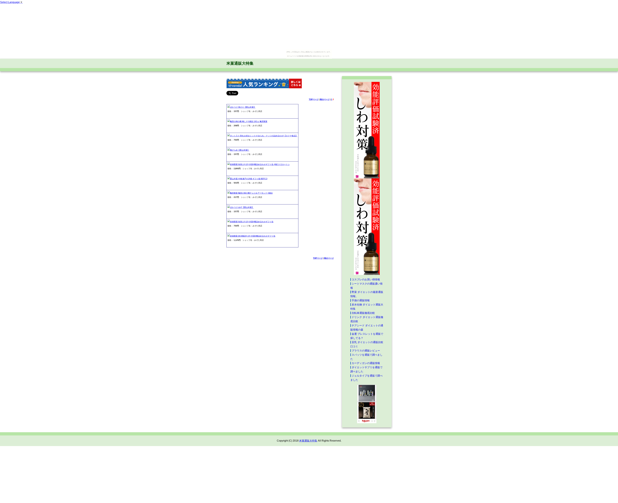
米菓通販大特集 (239, 63)
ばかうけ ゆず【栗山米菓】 (242, 207)
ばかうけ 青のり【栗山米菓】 (243, 107)
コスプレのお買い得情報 (366, 279)
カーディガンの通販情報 (366, 363)
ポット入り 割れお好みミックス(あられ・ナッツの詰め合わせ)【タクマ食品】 (263, 136)
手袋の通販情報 (361, 300)
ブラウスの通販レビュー (366, 350)
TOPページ (313, 99)
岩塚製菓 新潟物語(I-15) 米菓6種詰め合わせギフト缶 (252, 236)
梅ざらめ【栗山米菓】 (239, 150)
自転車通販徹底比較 (363, 313)
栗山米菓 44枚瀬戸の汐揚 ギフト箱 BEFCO (248, 179)
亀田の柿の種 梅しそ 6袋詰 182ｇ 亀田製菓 (248, 121)
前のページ (325, 99)
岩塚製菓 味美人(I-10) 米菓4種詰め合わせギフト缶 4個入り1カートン (260, 164)
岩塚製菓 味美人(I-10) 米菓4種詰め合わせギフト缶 (251, 222)
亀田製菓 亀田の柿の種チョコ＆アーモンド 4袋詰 (251, 193)
